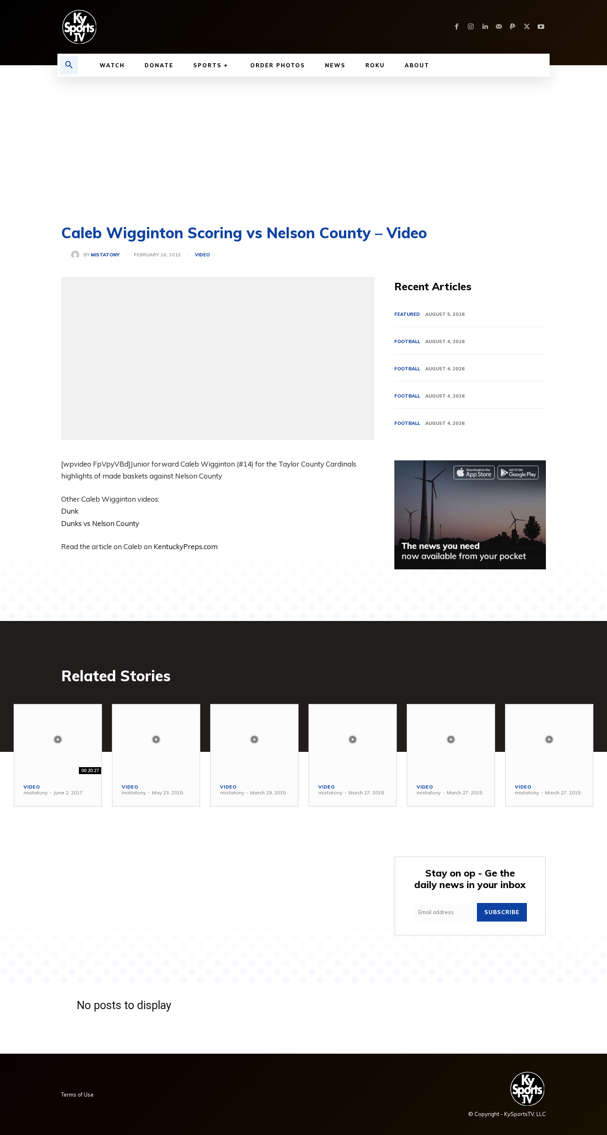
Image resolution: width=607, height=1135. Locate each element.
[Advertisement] (303, 139)
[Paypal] (513, 27)
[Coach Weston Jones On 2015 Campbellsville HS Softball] (254, 739)
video (202, 255)
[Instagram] (471, 27)
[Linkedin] (485, 27)
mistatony (105, 255)
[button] (69, 65)
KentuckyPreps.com (186, 546)
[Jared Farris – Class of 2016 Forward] (156, 739)
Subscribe (501, 912)
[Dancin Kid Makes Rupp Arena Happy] (352, 739)
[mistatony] (77, 255)
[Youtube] (541, 27)
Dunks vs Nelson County (100, 523)
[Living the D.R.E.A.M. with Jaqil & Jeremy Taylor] (549, 739)
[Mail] (499, 27)
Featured (407, 314)
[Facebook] (457, 27)
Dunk (69, 511)
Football (407, 341)
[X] (527, 27)
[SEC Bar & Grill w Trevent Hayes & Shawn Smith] (57, 739)
